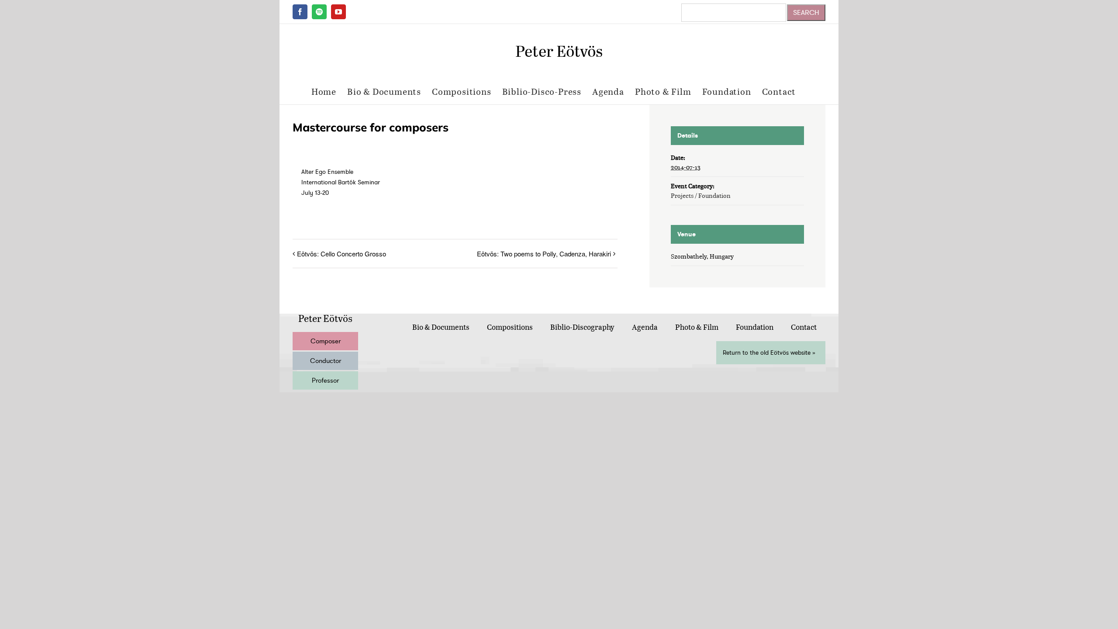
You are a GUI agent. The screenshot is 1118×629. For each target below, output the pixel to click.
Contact (804, 327)
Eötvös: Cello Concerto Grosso (341, 253)
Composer (326, 341)
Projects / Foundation (701, 195)
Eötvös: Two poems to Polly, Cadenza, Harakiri (544, 253)
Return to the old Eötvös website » (769, 353)
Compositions (510, 327)
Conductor (325, 360)
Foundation (754, 327)
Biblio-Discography (582, 327)
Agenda (645, 327)
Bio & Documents (440, 327)
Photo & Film (696, 327)
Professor (325, 380)
